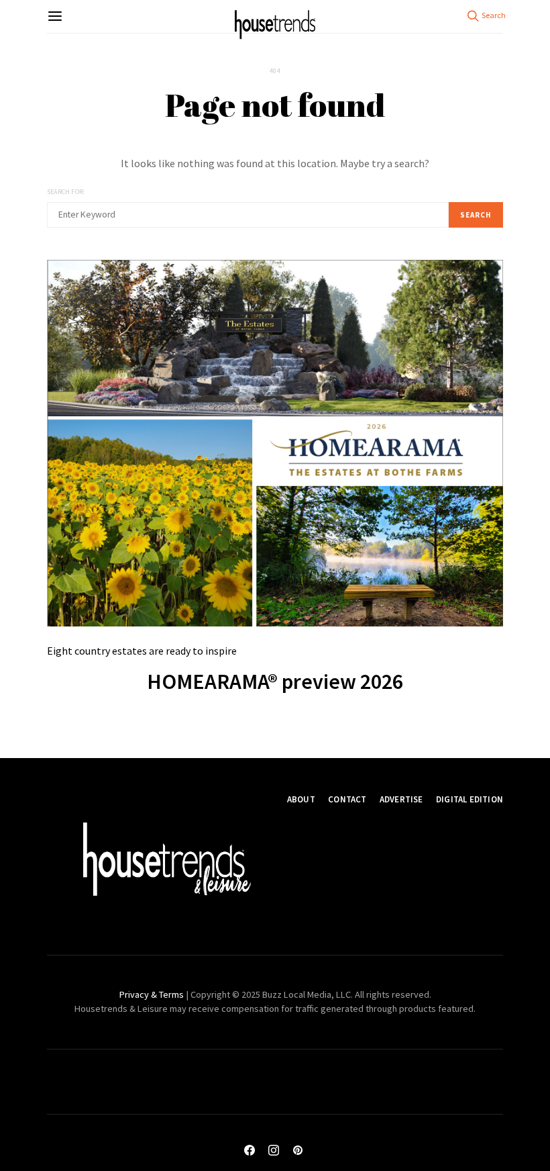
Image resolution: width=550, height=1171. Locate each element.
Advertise (401, 799)
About (301, 799)
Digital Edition (469, 799)
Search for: (66, 191)
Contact (347, 799)
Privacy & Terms (151, 994)
